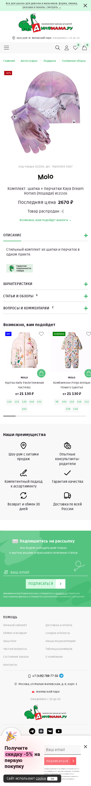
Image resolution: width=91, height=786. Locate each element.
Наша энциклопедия (61, 641)
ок (52, 778)
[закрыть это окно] (85, 746)
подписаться (57, 761)
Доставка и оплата (59, 625)
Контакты (10, 665)
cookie (41, 778)
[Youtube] (58, 731)
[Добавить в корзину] (41, 373)
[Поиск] (57, 47)
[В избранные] (41, 334)
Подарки (49, 61)
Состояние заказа (16, 657)
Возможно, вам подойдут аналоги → (45, 220)
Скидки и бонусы (58, 633)
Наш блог (10, 641)
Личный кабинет (15, 625)
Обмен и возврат (15, 633)
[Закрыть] (85, 5)
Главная (9, 61)
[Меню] (6, 47)
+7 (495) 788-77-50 (45, 676)
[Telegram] (61, 676)
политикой (61, 593)
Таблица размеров (59, 649)
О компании (54, 657)
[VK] (50, 731)
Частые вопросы (15, 649)
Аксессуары (29, 61)
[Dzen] (41, 731)
